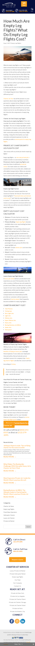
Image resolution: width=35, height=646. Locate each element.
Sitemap (14, 634)
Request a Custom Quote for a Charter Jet (16, 424)
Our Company (17, 583)
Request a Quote (17, 559)
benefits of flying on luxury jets (13, 351)
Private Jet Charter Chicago (17, 602)
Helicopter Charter (9, 515)
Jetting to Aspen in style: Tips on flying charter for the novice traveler (17, 446)
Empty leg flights (21, 222)
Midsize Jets (8, 318)
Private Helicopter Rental (17, 574)
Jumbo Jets (8, 327)
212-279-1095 (17, 542)
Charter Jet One (8, 98)
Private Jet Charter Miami (17, 599)
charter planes (15, 299)
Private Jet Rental (9, 521)
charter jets (18, 247)
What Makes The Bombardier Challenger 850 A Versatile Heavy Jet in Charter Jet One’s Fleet (17, 466)
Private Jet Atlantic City (17, 611)
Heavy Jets (8, 322)
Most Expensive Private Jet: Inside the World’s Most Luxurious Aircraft (17, 479)
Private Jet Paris (17, 608)
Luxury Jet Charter (9, 518)
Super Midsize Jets (10, 320)
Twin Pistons (9, 309)
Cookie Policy (24, 634)
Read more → (10, 456)
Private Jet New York (17, 593)
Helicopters (8, 329)
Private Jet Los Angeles (17, 596)
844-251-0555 (17, 551)
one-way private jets (22, 157)
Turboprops (8, 311)
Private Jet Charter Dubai (17, 605)
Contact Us (17, 586)
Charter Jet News (9, 506)
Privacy (18, 634)
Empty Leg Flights (16, 43)
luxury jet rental (9, 278)
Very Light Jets (9, 313)
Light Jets (8, 316)
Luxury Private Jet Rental (17, 571)
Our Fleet (17, 580)
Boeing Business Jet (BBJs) (13, 325)
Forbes (13, 364)
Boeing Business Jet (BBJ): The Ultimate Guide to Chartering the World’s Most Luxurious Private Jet (16, 492)
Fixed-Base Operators (10, 512)
